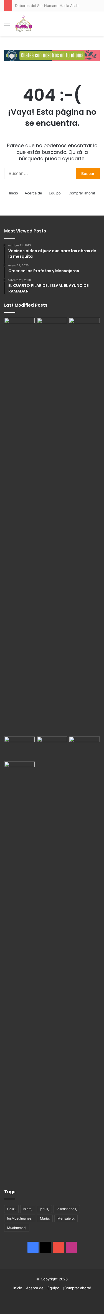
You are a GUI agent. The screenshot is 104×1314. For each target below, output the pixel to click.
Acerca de (33, 193)
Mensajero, (66, 1218)
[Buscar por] (97, 25)
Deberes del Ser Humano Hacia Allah (46, 5)
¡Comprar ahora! (81, 193)
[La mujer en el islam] (19, 970)
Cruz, (11, 1209)
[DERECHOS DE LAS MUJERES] (84, 526)
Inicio (13, 193)
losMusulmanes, (19, 1218)
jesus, (44, 1209)
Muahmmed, (16, 1228)
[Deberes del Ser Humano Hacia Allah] (19, 745)
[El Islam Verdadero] (23, 23)
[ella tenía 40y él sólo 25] (19, 526)
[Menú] (7, 25)
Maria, (45, 1218)
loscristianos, (67, 1209)
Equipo (55, 193)
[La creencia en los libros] (52, 326)
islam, (27, 1209)
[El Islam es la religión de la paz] (52, 748)
